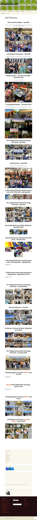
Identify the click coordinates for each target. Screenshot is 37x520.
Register (25, 500)
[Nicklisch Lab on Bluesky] (12, 468)
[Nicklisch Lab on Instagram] (7, 468)
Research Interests (11, 11)
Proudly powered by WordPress (9, 518)
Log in (25, 501)
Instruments (23, 11)
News (2, 11)
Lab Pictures (28, 11)
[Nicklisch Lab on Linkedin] (10, 468)
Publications (17, 11)
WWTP (26, 372)
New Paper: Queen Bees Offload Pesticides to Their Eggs (5, 501)
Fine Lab (9, 385)
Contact (8, 13)
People (5, 11)
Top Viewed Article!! (4, 510)
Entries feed (26, 503)
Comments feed (26, 504)
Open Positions (3, 13)
